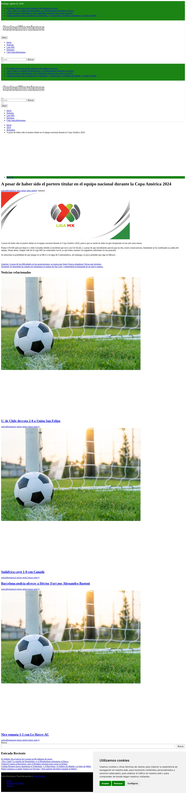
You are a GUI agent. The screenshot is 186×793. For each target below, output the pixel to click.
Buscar (4, 742)
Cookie (10, 786)
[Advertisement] (93, 155)
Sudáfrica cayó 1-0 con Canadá (22, 572)
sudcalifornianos (8, 190)
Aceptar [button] (105, 783)
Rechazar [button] (118, 783)
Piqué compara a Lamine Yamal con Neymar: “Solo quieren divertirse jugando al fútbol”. (39, 769)
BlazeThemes (39, 776)
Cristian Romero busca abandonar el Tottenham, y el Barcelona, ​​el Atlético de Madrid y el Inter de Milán (51, 15)
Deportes (10, 50)
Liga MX (11, 47)
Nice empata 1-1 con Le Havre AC (25, 734)
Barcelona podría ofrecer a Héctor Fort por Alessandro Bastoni (45, 583)
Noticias (10, 45)
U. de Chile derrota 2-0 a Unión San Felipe (30, 421)
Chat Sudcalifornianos (16, 52)
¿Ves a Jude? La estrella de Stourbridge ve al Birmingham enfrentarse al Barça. (40, 11)
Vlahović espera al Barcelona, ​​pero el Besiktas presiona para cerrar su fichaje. (40, 13)
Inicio (9, 42)
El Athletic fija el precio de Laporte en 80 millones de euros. (32, 8)
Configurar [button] (133, 783)
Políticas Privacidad (15, 783)
